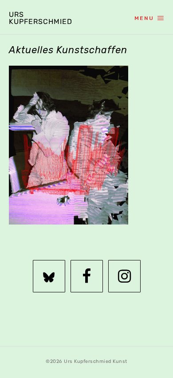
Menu (144, 18)
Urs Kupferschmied (40, 18)
